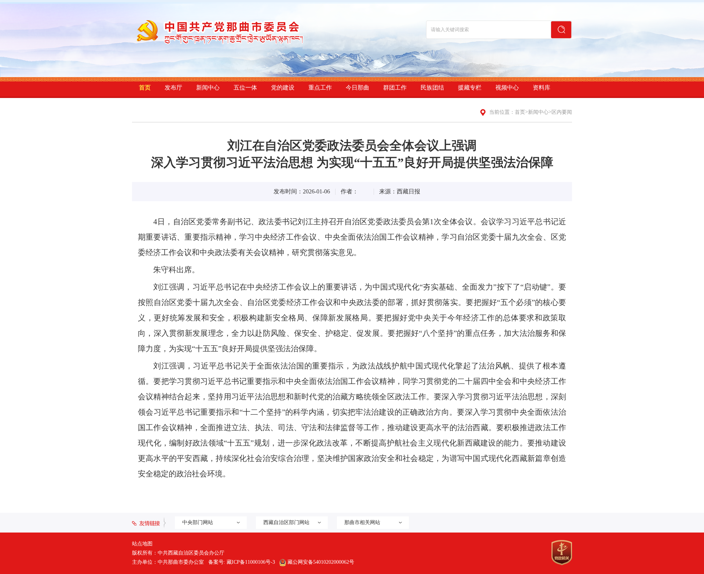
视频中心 (507, 87)
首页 (145, 87)
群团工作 (395, 87)
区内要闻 (561, 112)
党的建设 (282, 87)
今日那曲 (357, 87)
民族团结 (432, 87)
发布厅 (173, 87)
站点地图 (142, 543)
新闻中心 (208, 87)
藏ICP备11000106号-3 (251, 562)
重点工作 (320, 87)
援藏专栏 (469, 87)
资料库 (541, 87)
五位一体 (245, 87)
